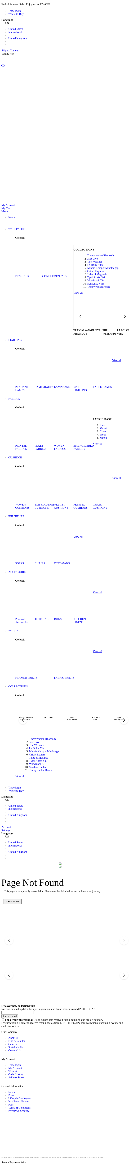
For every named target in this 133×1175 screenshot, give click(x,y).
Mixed (103, 437)
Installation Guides (18, 1101)
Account (6, 827)
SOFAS (19, 563)
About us (13, 1037)
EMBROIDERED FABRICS (83, 447)
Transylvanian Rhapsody (100, 255)
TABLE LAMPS (102, 386)
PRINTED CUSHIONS (80, 506)
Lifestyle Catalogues (19, 1098)
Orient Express (95, 271)
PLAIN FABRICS (40, 447)
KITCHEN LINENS (79, 621)
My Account (8, 205)
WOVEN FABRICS (60, 447)
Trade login (14, 10)
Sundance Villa (95, 283)
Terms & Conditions (19, 1107)
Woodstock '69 (95, 280)
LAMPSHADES (44, 386)
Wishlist (12, 1071)
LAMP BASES (62, 386)
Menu (4, 211)
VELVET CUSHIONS (61, 506)
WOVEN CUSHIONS (22, 506)
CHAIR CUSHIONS (100, 506)
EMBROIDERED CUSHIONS (45, 506)
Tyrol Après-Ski (96, 277)
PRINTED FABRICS (21, 447)
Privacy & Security (18, 1110)
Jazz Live (92, 258)
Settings (5, 830)
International (15, 32)
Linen (103, 425)
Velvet (103, 428)
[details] (56, 4)
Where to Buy (16, 14)
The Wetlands (94, 261)
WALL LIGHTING (80, 388)
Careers (12, 1044)
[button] (66, 66)
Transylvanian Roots (98, 286)
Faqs (11, 1104)
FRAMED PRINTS (26, 677)
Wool (103, 434)
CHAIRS (40, 563)
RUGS (58, 619)
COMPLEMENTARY (54, 276)
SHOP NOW (12, 901)
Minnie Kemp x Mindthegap (102, 267)
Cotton (103, 431)
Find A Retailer (16, 1041)
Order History (16, 1074)
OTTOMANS (62, 563)
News (11, 1092)
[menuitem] (11, 217)
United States (15, 28)
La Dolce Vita (95, 264)
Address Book (16, 1077)
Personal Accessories (21, 621)
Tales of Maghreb (97, 274)
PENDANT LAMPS (22, 388)
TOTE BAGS (42, 619)
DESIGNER (22, 276)
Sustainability (15, 1047)
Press (11, 1095)
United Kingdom (17, 38)
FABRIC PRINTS (64, 677)
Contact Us (14, 1050)
